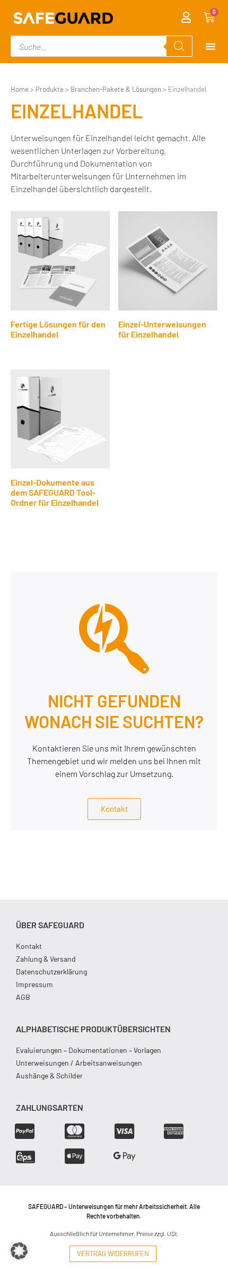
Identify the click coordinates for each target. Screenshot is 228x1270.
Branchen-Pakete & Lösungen (116, 89)
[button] (19, 1251)
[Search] (179, 46)
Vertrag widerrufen (113, 1253)
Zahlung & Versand (46, 958)
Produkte (50, 89)
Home (20, 89)
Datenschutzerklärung (51, 971)
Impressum (34, 984)
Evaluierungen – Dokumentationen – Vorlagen (88, 1050)
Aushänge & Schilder (49, 1075)
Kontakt (29, 946)
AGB (23, 996)
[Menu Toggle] (210, 46)
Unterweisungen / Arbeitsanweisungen (79, 1062)
